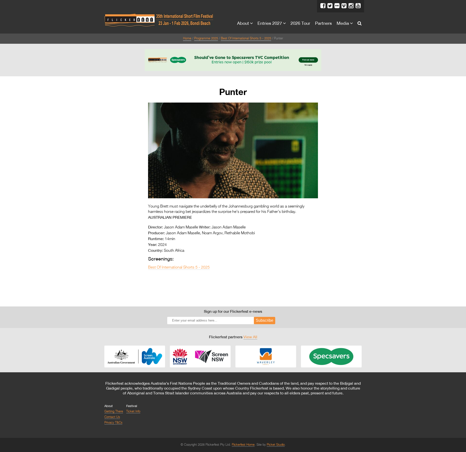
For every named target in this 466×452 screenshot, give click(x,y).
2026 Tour (300, 23)
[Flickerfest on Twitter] (330, 6)
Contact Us (112, 417)
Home (187, 38)
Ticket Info (133, 411)
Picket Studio (276, 444)
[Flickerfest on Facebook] (322, 6)
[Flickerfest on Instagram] (351, 6)
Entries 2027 (270, 23)
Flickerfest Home (243, 444)
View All (250, 336)
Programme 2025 (206, 38)
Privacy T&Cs (113, 422)
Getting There (113, 411)
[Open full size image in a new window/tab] (233, 197)
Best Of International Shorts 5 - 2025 (246, 38)
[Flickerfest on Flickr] (337, 6)
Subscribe (264, 320)
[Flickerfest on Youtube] (358, 6)
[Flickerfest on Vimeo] (344, 6)
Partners (323, 23)
